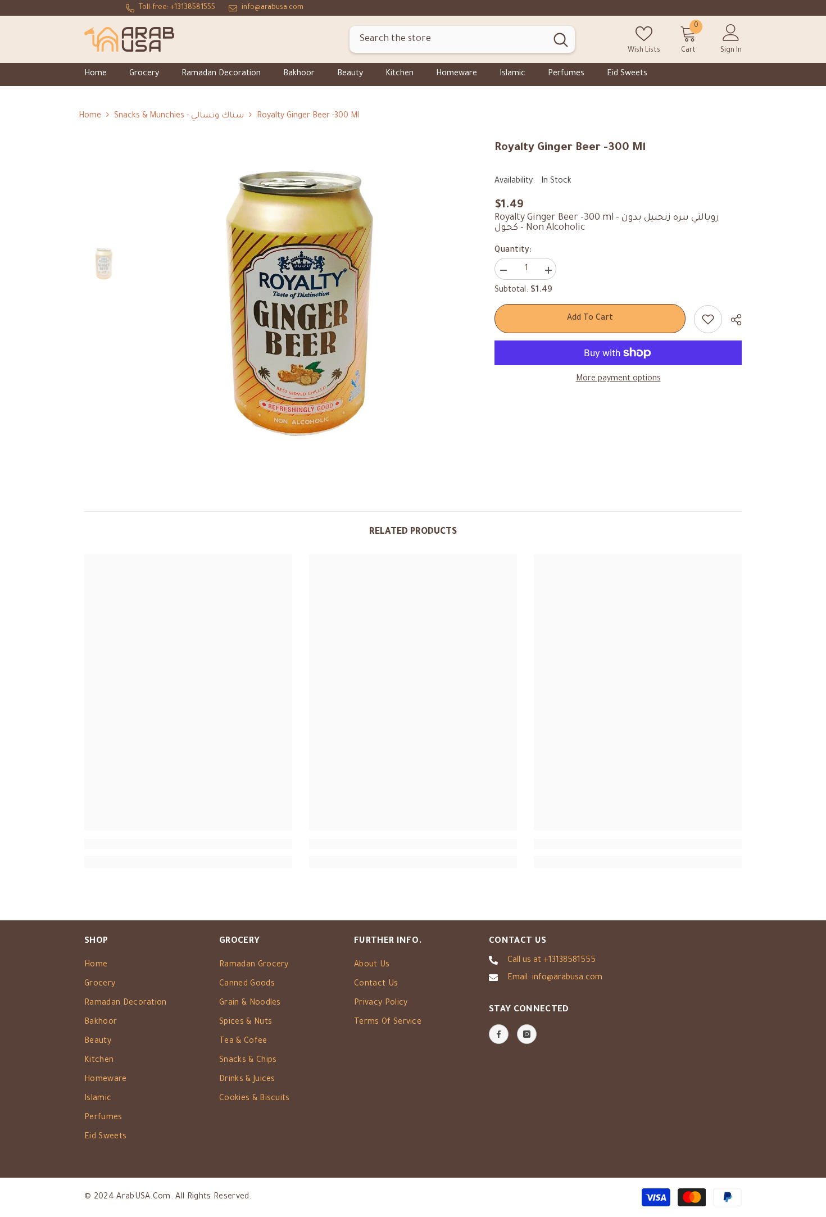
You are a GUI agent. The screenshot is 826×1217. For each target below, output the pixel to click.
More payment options (618, 379)
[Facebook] (499, 1034)
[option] (300, 300)
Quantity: (513, 250)
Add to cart (590, 318)
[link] (188, 844)
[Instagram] (527, 1034)
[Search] (462, 39)
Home (90, 116)
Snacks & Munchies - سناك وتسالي (179, 116)
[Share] (732, 319)
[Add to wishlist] (708, 319)
